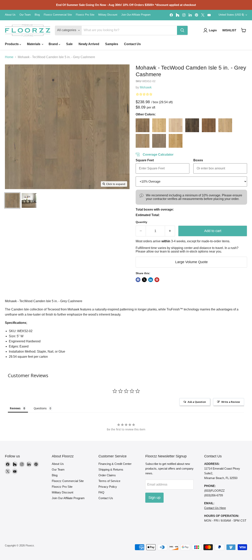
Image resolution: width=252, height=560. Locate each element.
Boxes (198, 160)
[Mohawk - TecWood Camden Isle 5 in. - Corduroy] (209, 125)
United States (231, 14)
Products (12, 44)
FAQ (101, 492)
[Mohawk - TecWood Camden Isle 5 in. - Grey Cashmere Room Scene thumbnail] (29, 200)
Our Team (25, 14)
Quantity (141, 222)
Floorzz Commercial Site (58, 14)
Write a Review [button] (230, 402)
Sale (69, 44)
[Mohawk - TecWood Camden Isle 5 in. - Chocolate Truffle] (192, 125)
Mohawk (146, 87)
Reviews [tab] (15, 408)
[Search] (182, 30)
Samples (111, 44)
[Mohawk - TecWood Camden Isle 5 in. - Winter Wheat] (176, 141)
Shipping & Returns (110, 469)
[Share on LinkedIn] (150, 279)
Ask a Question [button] (197, 402)
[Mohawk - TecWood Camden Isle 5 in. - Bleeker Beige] (176, 125)
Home (9, 57)
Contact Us (132, 44)
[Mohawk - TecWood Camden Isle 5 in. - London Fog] (142, 141)
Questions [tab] (40, 408)
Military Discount (107, 14)
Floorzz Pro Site (85, 14)
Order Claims (107, 475)
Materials (34, 44)
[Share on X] (144, 279)
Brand (54, 44)
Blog (37, 14)
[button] (243, 30)
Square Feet (145, 160)
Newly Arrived (89, 44)
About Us (10, 14)
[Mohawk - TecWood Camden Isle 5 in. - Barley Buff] (159, 125)
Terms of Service (109, 481)
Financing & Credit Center (115, 463)
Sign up (154, 498)
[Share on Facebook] (138, 279)
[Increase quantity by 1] (170, 231)
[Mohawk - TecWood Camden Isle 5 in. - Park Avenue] (159, 141)
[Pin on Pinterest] (157, 279)
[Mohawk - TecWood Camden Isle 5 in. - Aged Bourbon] (142, 125)
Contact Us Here (215, 508)
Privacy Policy (107, 486)
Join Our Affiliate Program (136, 14)
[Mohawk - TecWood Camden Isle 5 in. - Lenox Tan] (225, 125)
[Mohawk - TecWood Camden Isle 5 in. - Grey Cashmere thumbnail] (12, 200)
